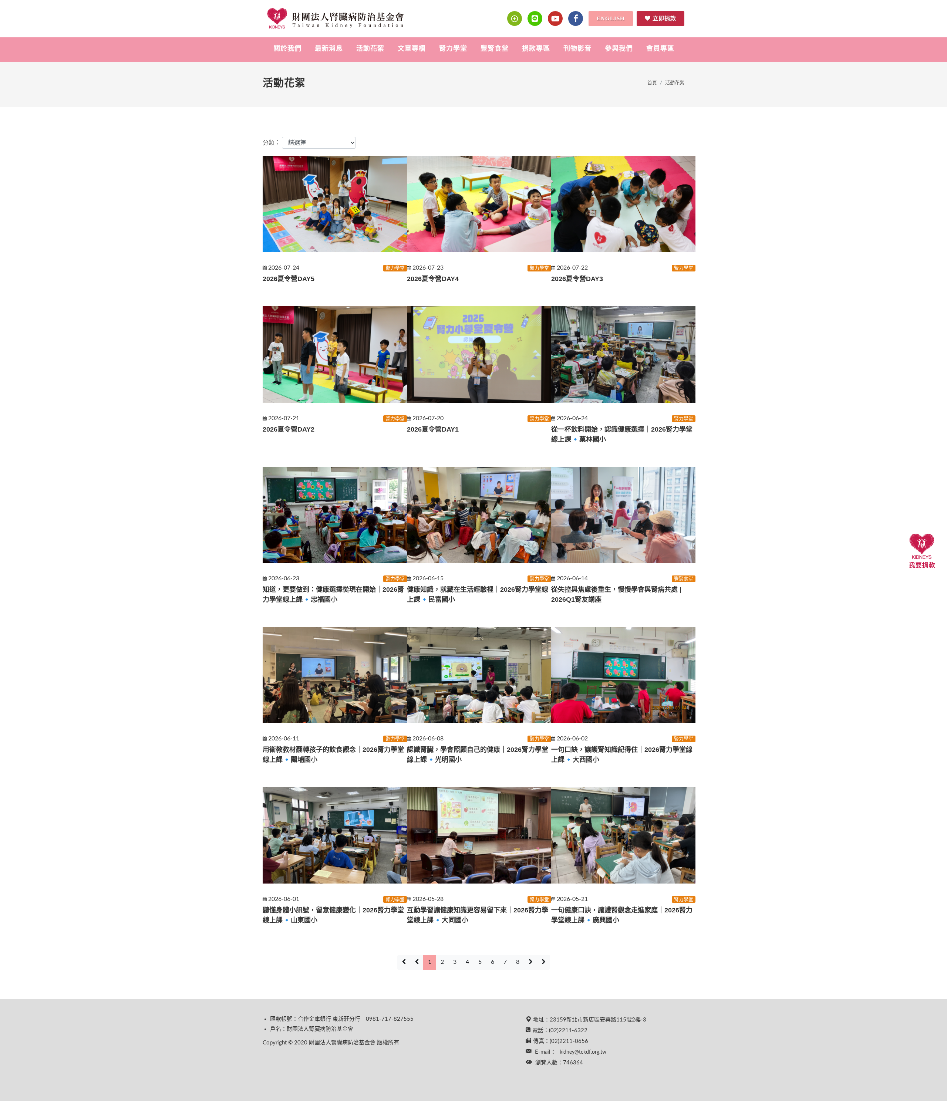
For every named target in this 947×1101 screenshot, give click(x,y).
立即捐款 (664, 18)
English (611, 18)
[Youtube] (555, 18)
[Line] (535, 18)
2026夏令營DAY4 (433, 279)
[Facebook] (575, 18)
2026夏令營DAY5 (288, 279)
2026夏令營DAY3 (577, 279)
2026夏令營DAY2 (288, 429)
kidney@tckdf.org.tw (583, 1052)
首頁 (652, 83)
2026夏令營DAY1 (433, 429)
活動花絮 (674, 83)
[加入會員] (514, 18)
